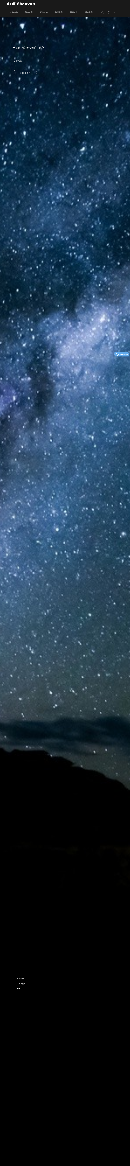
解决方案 (29, 12)
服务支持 (44, 12)
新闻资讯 (74, 12)
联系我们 (89, 12)
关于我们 (59, 12)
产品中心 (14, 12)
